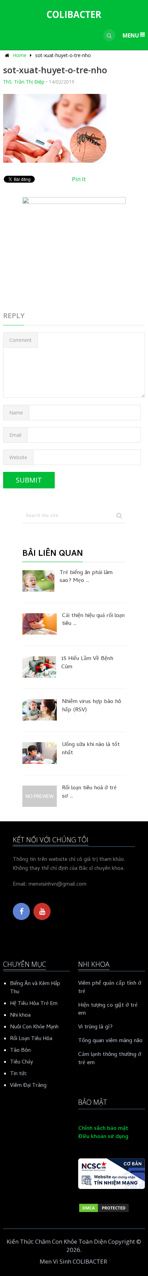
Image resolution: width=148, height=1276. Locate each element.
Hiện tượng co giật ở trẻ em (108, 1010)
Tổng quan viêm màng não (110, 1041)
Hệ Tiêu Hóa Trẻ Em (33, 1003)
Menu (131, 35)
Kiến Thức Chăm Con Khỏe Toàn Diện (57, 1241)
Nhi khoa (20, 1015)
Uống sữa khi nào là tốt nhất (91, 749)
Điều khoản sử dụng (103, 1137)
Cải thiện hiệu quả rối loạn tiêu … (93, 620)
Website (18, 457)
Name (16, 412)
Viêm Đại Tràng (28, 1085)
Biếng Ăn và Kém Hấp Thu (35, 988)
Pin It (79, 179)
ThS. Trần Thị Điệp (23, 81)
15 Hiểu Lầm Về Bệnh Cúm (87, 663)
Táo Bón (20, 1050)
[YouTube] (42, 911)
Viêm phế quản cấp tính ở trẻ (109, 988)
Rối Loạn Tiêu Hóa (31, 1039)
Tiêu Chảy (21, 1062)
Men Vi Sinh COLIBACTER (73, 1261)
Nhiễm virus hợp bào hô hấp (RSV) (91, 706)
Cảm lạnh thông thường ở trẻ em (109, 1059)
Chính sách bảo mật (103, 1128)
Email (15, 435)
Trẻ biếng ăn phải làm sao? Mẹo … (86, 577)
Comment (20, 340)
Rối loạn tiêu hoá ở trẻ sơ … (89, 793)
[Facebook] (21, 911)
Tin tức (18, 1074)
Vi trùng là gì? (95, 1028)
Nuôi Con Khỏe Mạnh (34, 1027)
